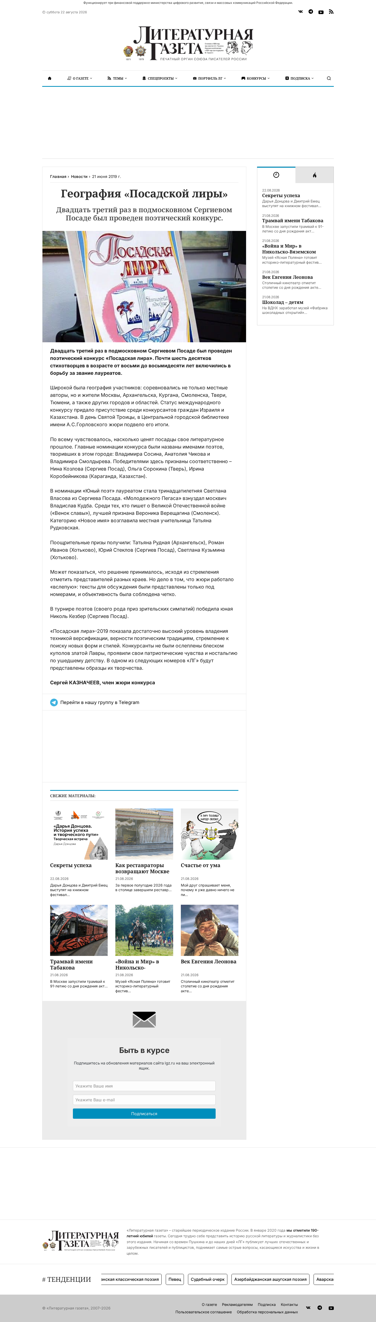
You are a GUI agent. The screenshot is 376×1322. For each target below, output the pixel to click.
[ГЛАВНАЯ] (49, 78)
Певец (156, 1279)
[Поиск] (329, 78)
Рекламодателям (237, 1304)
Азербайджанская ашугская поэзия (252, 1279)
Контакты (289, 1304)
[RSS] (331, 12)
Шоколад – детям (282, 302)
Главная (58, 176)
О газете (209, 1304)
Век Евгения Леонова (287, 277)
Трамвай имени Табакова (292, 220)
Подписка (267, 1304)
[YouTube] (321, 12)
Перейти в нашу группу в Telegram (99, 702)
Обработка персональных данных (267, 1312)
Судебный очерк (189, 1279)
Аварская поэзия (315, 1279)
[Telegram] (310, 12)
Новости (79, 176)
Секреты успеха (281, 195)
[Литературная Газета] (188, 43)
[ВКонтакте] (300, 12)
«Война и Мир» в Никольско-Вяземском (289, 249)
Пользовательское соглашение (203, 1312)
